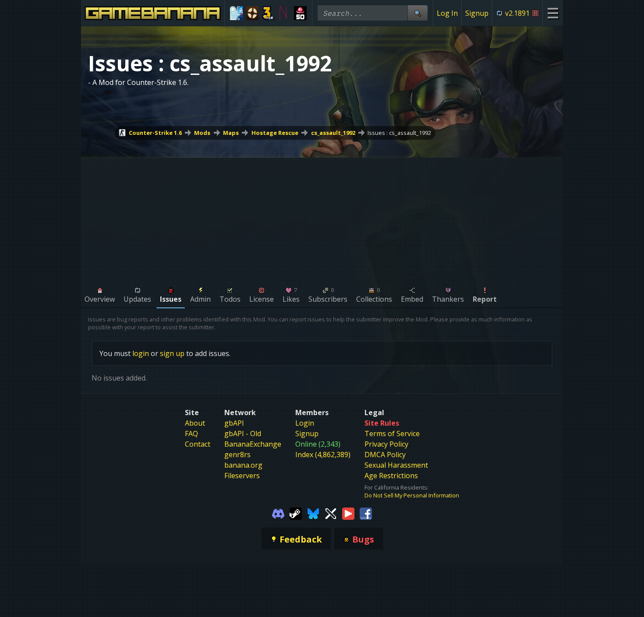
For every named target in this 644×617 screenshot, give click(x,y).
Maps (231, 133)
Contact (197, 444)
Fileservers (242, 475)
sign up (172, 353)
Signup (476, 13)
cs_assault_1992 (333, 133)
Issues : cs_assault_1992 (399, 133)
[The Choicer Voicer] (236, 13)
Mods (202, 133)
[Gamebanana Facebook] (366, 513)
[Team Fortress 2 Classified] (252, 13)
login (140, 353)
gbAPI (234, 423)
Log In (447, 13)
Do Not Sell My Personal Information (411, 495)
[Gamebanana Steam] (296, 513)
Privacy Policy (386, 444)
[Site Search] (417, 13)
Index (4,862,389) (322, 454)
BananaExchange (252, 444)
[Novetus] (284, 13)
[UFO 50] (300, 13)
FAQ (191, 433)
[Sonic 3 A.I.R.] (268, 13)
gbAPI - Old (242, 433)
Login (304, 423)
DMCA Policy (385, 454)
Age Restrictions (391, 475)
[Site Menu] (552, 13)
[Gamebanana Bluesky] (313, 513)
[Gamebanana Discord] (278, 513)
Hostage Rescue (274, 133)
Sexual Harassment (396, 465)
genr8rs (237, 454)
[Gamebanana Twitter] (331, 513)
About (195, 423)
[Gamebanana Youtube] (348, 513)
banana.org (243, 465)
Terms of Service (392, 433)
